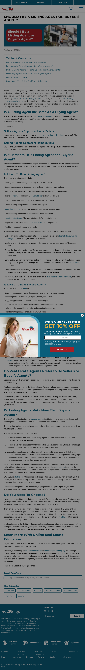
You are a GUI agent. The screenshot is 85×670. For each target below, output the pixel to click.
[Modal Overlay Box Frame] (42, 335)
